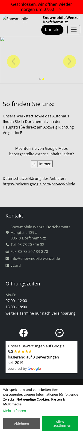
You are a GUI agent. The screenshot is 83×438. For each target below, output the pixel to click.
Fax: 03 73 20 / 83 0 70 (29, 251)
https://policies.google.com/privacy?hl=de (39, 184)
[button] (40, 79)
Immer (45, 163)
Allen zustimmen (62, 424)
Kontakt (52, 29)
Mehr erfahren (14, 410)
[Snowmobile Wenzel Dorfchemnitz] (73, 29)
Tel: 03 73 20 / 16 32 (27, 244)
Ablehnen (21, 423)
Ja (34, 163)
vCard (16, 265)
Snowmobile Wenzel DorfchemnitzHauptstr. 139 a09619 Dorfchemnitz (40, 232)
